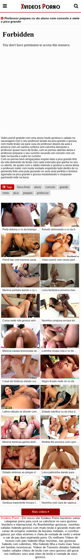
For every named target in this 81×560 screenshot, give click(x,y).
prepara (27, 193)
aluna (37, 187)
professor (43, 193)
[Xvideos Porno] (40, 6)
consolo (50, 187)
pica (16, 193)
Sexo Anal (23, 187)
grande (64, 187)
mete (6, 193)
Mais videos (40, 511)
